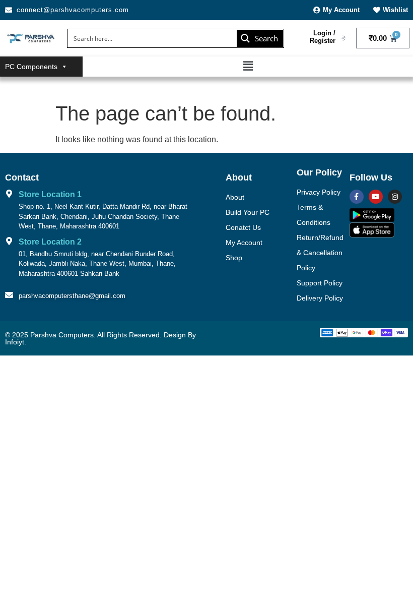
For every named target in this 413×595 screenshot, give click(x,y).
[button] (247, 66)
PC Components (31, 67)
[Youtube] (376, 197)
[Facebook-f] (357, 197)
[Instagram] (395, 197)
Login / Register (322, 37)
